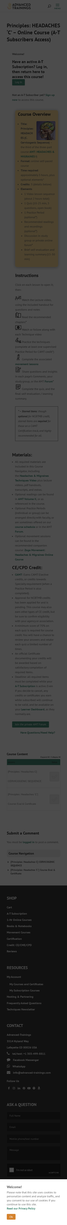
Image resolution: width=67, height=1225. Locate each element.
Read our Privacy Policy (21, 1208)
